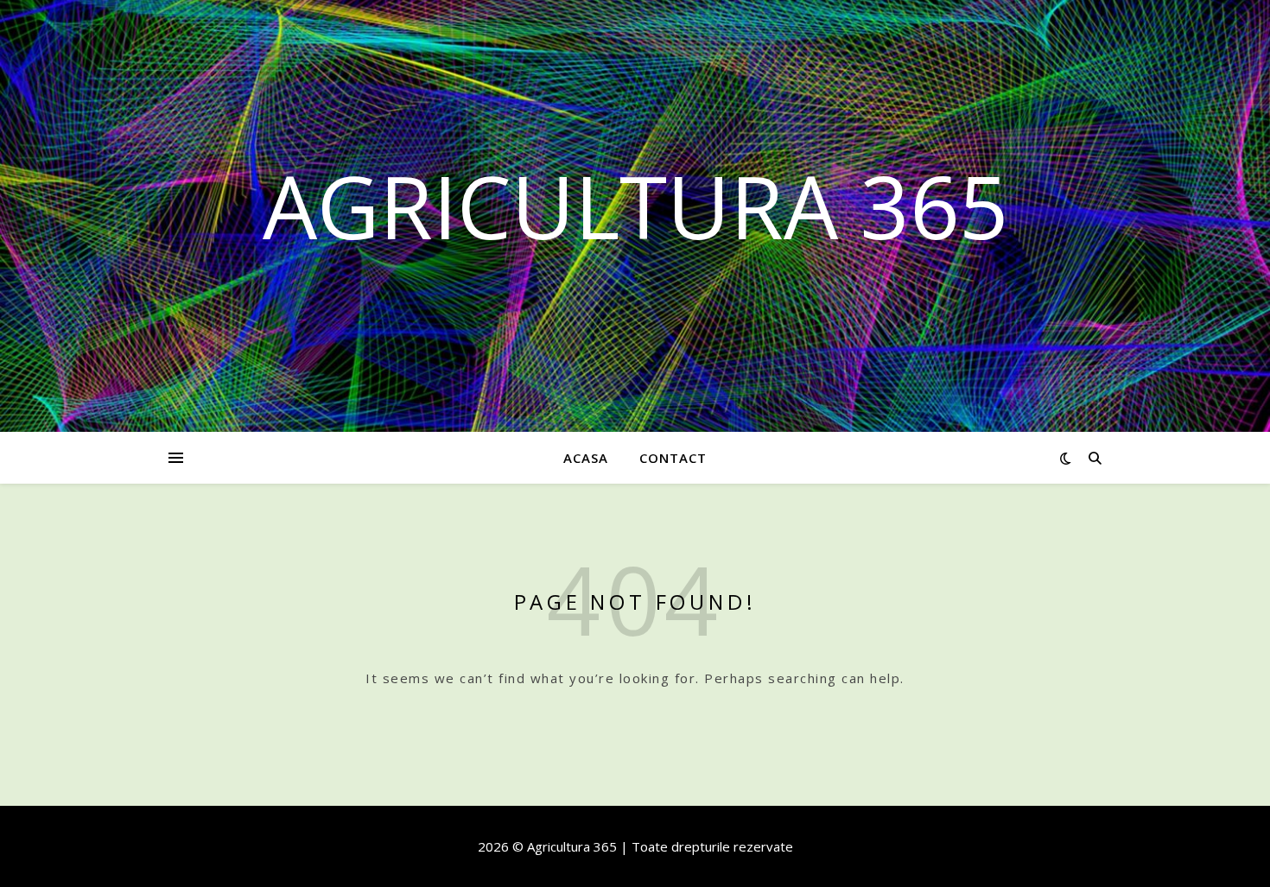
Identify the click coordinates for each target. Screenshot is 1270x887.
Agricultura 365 (635, 205)
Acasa (585, 457)
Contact (673, 457)
